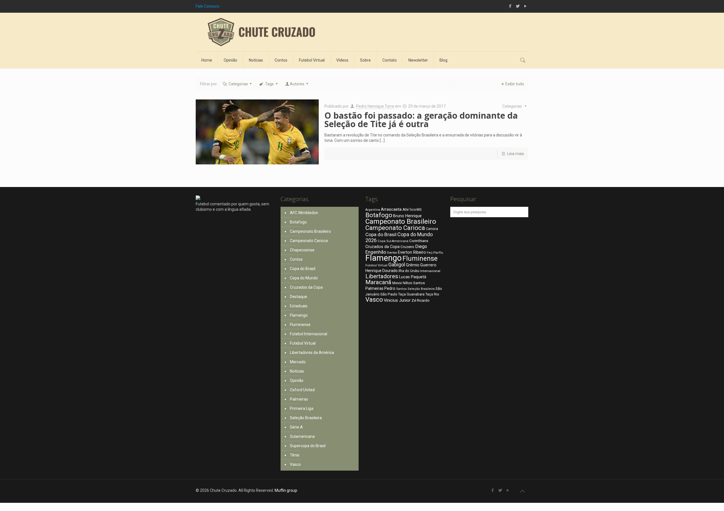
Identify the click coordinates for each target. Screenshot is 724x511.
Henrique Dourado (381, 270)
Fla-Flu (438, 253)
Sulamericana (302, 436)
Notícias (297, 371)
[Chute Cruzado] (260, 32)
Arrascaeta (391, 209)
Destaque (298, 296)
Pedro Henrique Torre (375, 106)
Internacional (430, 271)
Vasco (295, 464)
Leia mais (515, 153)
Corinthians (418, 240)
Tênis (294, 455)
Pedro (389, 288)
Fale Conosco (207, 6)
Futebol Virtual (303, 343)
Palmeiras (299, 399)
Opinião (296, 380)
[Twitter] (518, 6)
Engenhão (375, 252)
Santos (401, 289)
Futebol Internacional (308, 334)
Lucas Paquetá (412, 277)
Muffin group (286, 490)
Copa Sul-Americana (393, 241)
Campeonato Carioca (309, 240)
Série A (296, 427)
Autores (297, 84)
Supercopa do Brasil (308, 445)
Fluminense (300, 324)
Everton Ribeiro (412, 252)
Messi (397, 283)
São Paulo (388, 294)
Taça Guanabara (411, 294)
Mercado (298, 362)
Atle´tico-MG (412, 210)
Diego (421, 246)
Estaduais (298, 306)
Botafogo (298, 222)
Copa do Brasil (302, 268)
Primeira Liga (301, 408)
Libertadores (381, 276)
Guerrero (428, 265)
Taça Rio (432, 294)
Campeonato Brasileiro (310, 231)
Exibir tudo (514, 84)
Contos (296, 259)
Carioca (432, 229)
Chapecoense (302, 250)
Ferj (429, 253)
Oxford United (302, 390)
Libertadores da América (312, 352)
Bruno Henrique (407, 216)
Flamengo (299, 315)
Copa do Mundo (304, 278)
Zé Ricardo (420, 300)
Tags (269, 84)
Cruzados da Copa (306, 287)
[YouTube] (525, 6)
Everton (392, 253)
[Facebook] (510, 6)
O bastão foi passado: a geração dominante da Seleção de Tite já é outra (421, 120)
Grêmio (412, 265)
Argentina (372, 210)
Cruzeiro (407, 247)
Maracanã (378, 282)
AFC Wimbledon (304, 212)
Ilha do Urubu (408, 271)
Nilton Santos (414, 283)
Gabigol (396, 265)
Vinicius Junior (397, 300)
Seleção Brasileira (306, 418)
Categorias (238, 84)
